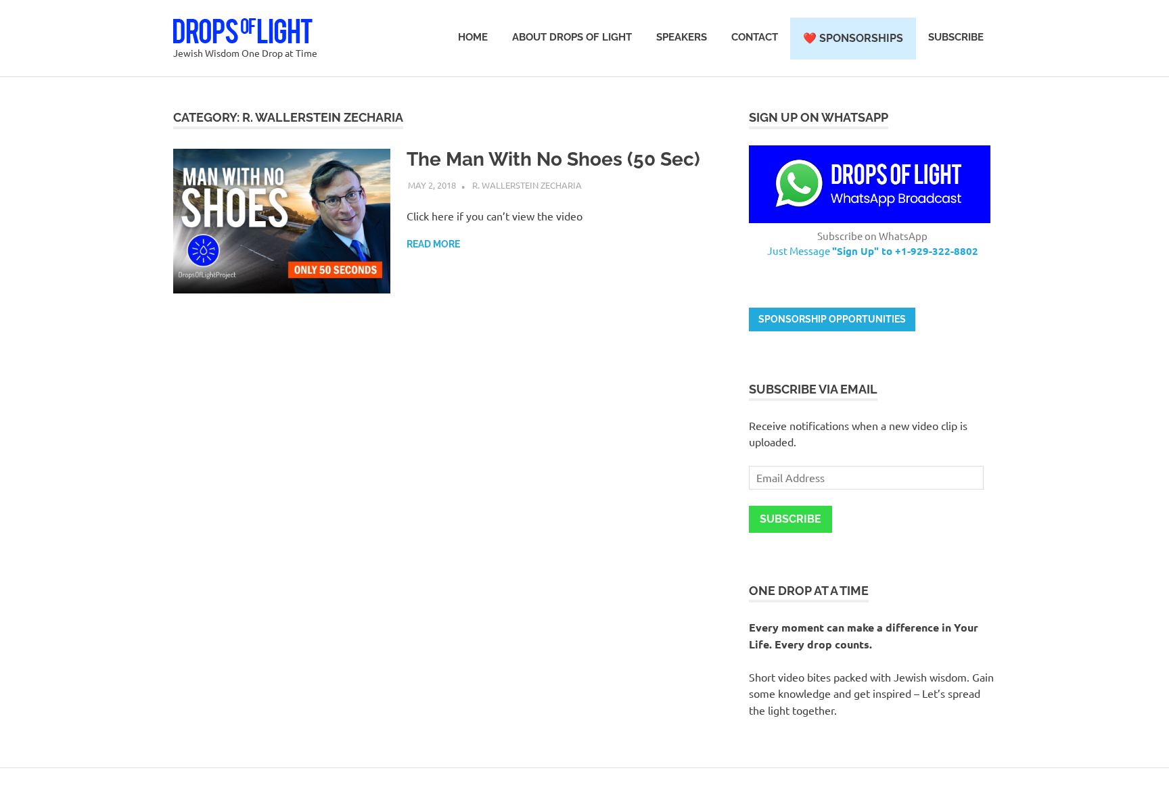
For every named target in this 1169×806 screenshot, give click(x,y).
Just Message (872, 250)
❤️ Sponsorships (853, 38)
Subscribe (956, 37)
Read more (433, 244)
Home (473, 37)
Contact (754, 37)
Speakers (681, 37)
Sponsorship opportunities (832, 319)
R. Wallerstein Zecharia (527, 185)
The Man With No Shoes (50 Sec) (553, 159)
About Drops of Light (572, 37)
